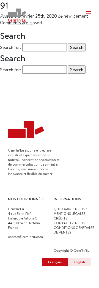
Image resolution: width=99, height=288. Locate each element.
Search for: (10, 47)
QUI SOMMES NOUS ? (70, 209)
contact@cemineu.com (25, 236)
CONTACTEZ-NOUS (69, 223)
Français (55, 261)
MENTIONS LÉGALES (69, 213)
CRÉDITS (60, 218)
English (79, 261)
